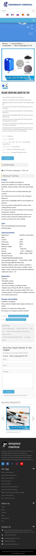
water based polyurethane (9, 475)
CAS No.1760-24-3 (22, 328)
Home (6, 43)
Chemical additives (16, 43)
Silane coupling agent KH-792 (23, 45)
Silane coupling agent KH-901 (18, 316)
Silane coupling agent (8, 328)
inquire (7, 158)
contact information (21, 395)
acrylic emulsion (6, 484)
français (12, 15)
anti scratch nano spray (8, 498)
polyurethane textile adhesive (9, 486)
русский (18, 15)
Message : (6, 371)
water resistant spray (7, 495)
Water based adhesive (7, 478)
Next (33, 418)
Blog (2, 515)
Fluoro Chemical (6, 481)
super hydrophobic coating (9, 489)
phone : (5, 365)
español (23, 15)
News (3, 509)
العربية (28, 15)
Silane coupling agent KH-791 (16, 319)
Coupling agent (6, 45)
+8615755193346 (9, 541)
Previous (3, 418)
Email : (5, 359)
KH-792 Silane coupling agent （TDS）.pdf (16, 170)
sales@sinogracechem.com (12, 538)
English (7, 15)
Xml (2, 521)
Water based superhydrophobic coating (12, 492)
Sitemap (3, 512)
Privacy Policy (5, 518)
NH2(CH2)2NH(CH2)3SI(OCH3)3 (12, 337)
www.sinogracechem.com (11, 544)
